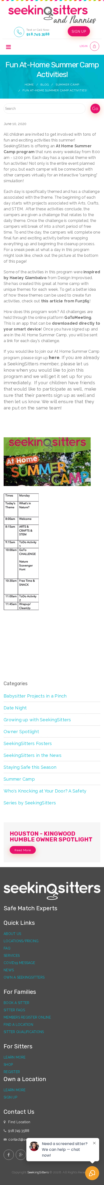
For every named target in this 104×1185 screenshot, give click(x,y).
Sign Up (10, 1097)
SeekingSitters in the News (33, 755)
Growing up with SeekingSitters (37, 719)
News (9, 970)
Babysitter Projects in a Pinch (35, 695)
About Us (12, 934)
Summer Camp (67, 84)
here (54, 357)
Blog (44, 84)
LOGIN (84, 46)
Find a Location (18, 1025)
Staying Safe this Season (30, 767)
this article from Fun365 (65, 301)
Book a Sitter (16, 1003)
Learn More (15, 1057)
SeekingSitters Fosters (28, 743)
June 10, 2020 (15, 124)
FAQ (7, 948)
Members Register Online (27, 1017)
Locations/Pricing (21, 941)
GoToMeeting (77, 317)
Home (29, 84)
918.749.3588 (38, 34)
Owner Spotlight (21, 731)
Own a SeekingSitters (24, 977)
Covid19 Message (19, 963)
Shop (8, 1065)
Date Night (15, 707)
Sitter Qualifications (24, 1032)
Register (12, 1072)
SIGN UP (79, 31)
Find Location (19, 1122)
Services (12, 955)
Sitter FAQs (14, 1010)
